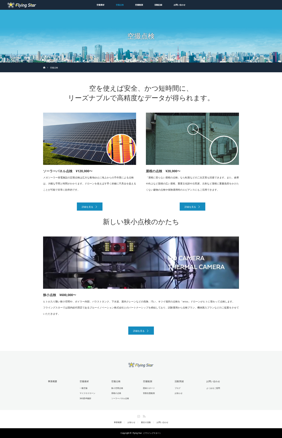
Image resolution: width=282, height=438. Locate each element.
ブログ (177, 388)
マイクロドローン (87, 393)
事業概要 (52, 381)
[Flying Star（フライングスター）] (141, 365)
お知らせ (178, 393)
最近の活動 (146, 422)
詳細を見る (87, 206)
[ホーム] (44, 64)
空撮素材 (100, 4)
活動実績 (179, 381)
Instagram (138, 415)
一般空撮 (83, 388)
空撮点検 (120, 4)
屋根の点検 (116, 393)
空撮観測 (139, 4)
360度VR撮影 (85, 398)
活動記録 (158, 4)
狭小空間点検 (117, 388)
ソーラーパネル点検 (120, 398)
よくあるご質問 (213, 388)
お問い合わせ (179, 4)
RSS (143, 415)
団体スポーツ (149, 388)
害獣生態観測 (149, 393)
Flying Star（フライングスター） (147, 433)
